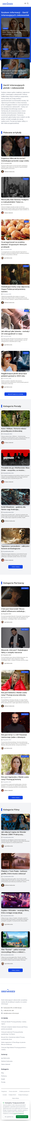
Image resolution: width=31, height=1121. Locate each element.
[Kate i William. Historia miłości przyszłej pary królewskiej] (15, 418)
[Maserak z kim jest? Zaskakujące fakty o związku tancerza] (15, 637)
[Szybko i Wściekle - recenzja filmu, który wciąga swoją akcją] (15, 900)
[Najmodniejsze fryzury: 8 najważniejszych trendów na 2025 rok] (15, 48)
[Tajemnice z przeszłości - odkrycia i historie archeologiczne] (15, 536)
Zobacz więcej (15, 566)
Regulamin (4, 1091)
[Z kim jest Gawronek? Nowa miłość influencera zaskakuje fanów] (15, 596)
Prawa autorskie (13, 1091)
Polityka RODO (12, 1094)
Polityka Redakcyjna (23, 1094)
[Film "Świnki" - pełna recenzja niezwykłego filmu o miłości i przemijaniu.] (15, 939)
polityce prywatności (19, 1113)
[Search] (28, 3)
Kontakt (5, 1094)
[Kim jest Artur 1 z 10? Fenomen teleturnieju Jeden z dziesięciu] (15, 722)
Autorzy (4, 1054)
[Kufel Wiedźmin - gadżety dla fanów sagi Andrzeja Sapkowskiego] (15, 497)
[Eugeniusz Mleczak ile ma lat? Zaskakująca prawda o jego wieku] (15, 146)
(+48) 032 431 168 (8, 1010)
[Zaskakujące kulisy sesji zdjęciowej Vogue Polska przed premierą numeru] (15, 274)
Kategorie (5, 1069)
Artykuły (4, 1018)
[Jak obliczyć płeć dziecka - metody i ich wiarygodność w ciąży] (15, 319)
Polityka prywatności (24, 1091)
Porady (3, 1082)
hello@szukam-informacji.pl (11, 1013)
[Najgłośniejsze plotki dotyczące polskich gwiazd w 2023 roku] (15, 361)
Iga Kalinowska (9, 846)
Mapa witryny (15, 1098)
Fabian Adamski (9, 442)
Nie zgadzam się (9, 1116)
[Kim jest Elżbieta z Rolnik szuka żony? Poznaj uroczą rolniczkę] (15, 680)
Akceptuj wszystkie (22, 1116)
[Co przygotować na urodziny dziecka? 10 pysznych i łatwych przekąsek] (15, 229)
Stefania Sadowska (10, 521)
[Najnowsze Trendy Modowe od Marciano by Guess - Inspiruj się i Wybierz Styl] (15, 27)
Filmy (2, 1073)
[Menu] (25, 3)
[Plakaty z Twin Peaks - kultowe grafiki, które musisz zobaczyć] (15, 861)
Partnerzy (4, 1076)
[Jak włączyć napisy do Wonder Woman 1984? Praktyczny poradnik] (15, 822)
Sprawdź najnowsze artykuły (15, 394)
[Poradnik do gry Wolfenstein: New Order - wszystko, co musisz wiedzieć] (15, 458)
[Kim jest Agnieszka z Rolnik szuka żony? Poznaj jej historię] (15, 764)
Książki (3, 1079)
